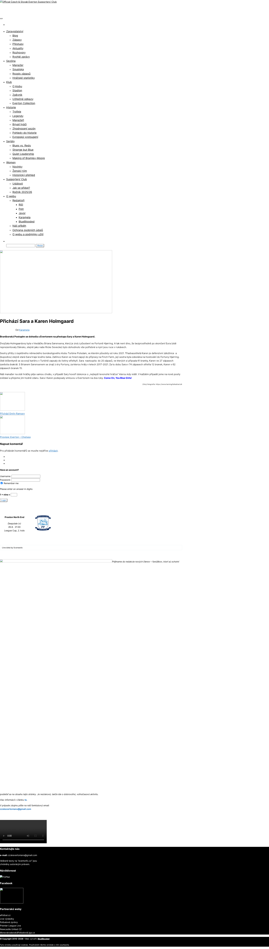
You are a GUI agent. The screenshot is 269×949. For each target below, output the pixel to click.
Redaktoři (18, 200)
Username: (6, 476)
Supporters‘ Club (16, 179)
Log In (9, 456)
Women (11, 162)
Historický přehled (23, 175)
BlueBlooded (27, 221)
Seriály (10, 141)
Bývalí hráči (19, 124)
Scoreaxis (18, 547)
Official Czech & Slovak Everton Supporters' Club (46, 10)
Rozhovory (19, 52)
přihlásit (53, 450)
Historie (11, 107)
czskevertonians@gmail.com (15, 809)
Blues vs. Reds (21, 145)
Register (10, 460)
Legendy (17, 116)
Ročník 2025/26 (22, 192)
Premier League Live (10, 925)
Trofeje (16, 111)
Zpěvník (17, 94)
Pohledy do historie (24, 132)
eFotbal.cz (5, 915)
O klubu (17, 86)
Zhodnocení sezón (23, 128)
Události (17, 183)
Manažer (17, 65)
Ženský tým (19, 170)
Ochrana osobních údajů (27, 230)
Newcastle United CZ (11, 929)
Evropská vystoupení (25, 137)
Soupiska (18, 69)
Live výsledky (7, 918)
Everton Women (19, 390)
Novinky (17, 166)
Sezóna (11, 61)
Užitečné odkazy (22, 99)
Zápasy (17, 39)
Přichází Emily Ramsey (12, 413)
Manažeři (18, 120)
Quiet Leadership (23, 153)
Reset (9, 463)
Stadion (17, 90)
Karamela (25, 217)
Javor (22, 213)
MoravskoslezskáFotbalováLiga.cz (17, 932)
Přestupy (18, 44)
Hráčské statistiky (23, 77)
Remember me (11, 483)
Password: (5, 479)
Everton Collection (23, 103)
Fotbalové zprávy (9, 922)
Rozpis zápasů (21, 73)
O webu (11, 196)
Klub (9, 82)
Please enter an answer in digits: (16, 489)
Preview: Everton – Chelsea (15, 437)
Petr (21, 209)
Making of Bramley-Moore (28, 158)
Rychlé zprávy (21, 56)
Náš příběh (19, 225)
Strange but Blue (22, 149)
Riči (21, 204)
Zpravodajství (14, 31)
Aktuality (17, 48)
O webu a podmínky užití (27, 234)
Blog (15, 35)
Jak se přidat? (21, 187)
